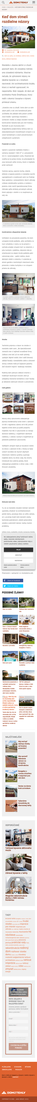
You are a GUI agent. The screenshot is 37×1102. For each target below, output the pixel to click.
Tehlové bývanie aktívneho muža (18, 849)
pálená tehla (22, 945)
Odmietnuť (18, 555)
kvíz (12, 929)
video (20, 966)
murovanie (23, 932)
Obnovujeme (7, 1070)
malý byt (16, 929)
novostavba (19, 935)
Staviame (18, 1067)
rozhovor (15, 951)
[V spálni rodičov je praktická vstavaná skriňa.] (7, 397)
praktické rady (18, 942)
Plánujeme (6, 1067)
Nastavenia (18, 560)
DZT (18, 921)
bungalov (18, 918)
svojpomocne (18, 957)
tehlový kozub (19, 963)
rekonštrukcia (12, 948)
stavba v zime (14, 955)
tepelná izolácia (14, 966)
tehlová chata (19, 960)
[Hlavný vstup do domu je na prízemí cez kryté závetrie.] (7, 408)
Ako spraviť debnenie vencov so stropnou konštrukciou (23, 760)
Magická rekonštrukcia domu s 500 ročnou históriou (16, 898)
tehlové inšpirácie (11, 59)
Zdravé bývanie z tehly (16, 873)
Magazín (10, 7)
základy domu (17, 969)
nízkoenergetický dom (12, 938)
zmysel (9, 969)
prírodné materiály (13, 945)
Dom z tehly (18, 2)
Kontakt (15, 1077)
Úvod (3, 7)
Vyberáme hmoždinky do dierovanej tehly (24, 803)
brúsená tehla (10, 918)
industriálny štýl (15, 924)
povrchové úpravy (13, 940)
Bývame (28, 1067)
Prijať (18, 549)
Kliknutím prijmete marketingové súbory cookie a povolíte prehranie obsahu (18, 992)
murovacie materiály (11, 932)
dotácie (14, 921)
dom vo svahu (8, 56)
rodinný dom (25, 56)
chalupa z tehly (24, 918)
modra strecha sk (24, 929)
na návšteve (17, 56)
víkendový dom (27, 966)
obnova (22, 938)
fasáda (20, 921)
